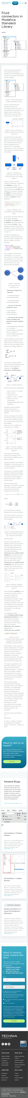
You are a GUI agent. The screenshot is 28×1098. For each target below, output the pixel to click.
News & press (5, 1077)
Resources (4, 1080)
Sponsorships (5, 1063)
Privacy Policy (12, 1096)
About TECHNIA (6, 1056)
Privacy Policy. (11, 1016)
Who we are (5, 1053)
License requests (19, 1077)
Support (17, 1080)
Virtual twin (17, 1067)
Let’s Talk (15, 3)
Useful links (5, 1070)
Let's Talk (12, 761)
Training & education (20, 1064)
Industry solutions (19, 1060)
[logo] (14, 1037)
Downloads (4, 1073)
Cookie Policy (5, 1096)
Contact (17, 1075)
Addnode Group (6, 1058)
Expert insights (7, 5)
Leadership (4, 1060)
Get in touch (18, 1070)
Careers (17, 1073)
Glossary (4, 1075)
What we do (18, 1053)
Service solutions (19, 1062)
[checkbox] (14, 1001)
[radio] (14, 1000)
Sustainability (5, 1065)
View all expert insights (12, 803)
